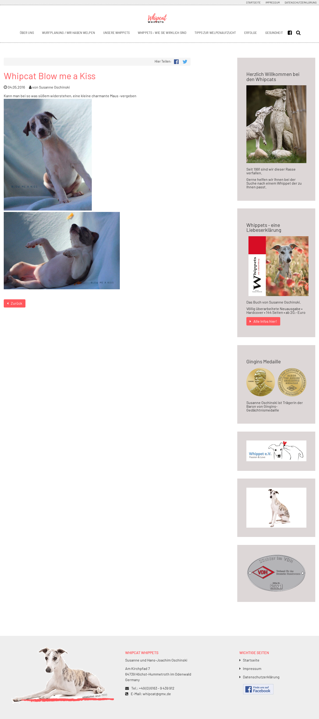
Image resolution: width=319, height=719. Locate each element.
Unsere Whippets (116, 33)
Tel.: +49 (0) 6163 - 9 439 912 (152, 688)
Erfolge (250, 33)
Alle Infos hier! (265, 321)
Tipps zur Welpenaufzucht (215, 33)
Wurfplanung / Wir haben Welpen (68, 33)
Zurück (16, 303)
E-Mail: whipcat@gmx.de (151, 693)
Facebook (291, 33)
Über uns (27, 33)
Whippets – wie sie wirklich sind (162, 33)
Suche (299, 33)
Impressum (273, 2)
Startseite (253, 2)
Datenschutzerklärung (301, 2)
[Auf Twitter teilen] (185, 61)
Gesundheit (274, 33)
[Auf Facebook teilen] (176, 61)
